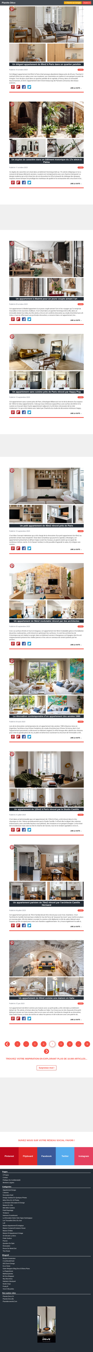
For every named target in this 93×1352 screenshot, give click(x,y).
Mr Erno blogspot (8, 1276)
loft (4, 1223)
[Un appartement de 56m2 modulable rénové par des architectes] (46, 599)
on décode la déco (9, 1236)
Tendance (6, 1213)
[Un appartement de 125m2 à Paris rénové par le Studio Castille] (46, 787)
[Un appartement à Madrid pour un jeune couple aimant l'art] (46, 276)
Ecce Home (6, 1266)
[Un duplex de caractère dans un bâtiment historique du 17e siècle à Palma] (46, 137)
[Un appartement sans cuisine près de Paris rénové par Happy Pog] (46, 370)
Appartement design (9, 1190)
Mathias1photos (8, 1273)
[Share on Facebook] (24, 88)
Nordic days (7, 1284)
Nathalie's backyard (9, 1281)
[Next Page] (46, 1051)
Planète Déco (8, 2)
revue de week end (9, 1248)
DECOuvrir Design (9, 1263)
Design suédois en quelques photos (15, 1197)
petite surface (7, 1238)
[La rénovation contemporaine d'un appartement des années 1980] (46, 694)
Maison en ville (8, 1205)
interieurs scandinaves (10, 1215)
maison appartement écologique (13, 1225)
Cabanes (6, 1192)
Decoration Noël (8, 1195)
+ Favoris (72, 3)
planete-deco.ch (8, 1296)
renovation (6, 1246)
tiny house (6, 1251)
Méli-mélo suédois (9, 1208)
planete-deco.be (8, 1299)
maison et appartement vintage (13, 1233)
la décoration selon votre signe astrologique (17, 1218)
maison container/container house (14, 1228)
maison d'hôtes (8, 1230)
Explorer (87, 3)
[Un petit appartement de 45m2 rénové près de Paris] (46, 503)
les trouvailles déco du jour (12, 1220)
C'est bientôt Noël (8, 1261)
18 (87, 1044)
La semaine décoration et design (14, 1203)
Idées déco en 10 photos (11, 1200)
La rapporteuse (8, 1271)
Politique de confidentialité (11, 1180)
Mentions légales (8, 1182)
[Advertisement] (46, 217)
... (26, 1044)
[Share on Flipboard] (19, 88)
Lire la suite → (76, 88)
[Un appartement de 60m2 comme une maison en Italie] (46, 976)
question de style (8, 1243)
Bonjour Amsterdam (9, 1258)
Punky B (5, 1286)
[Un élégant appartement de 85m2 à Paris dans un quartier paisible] (46, 42)
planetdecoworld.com (10, 1301)
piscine (5, 1241)
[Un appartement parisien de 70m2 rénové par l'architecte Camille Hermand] (46, 880)
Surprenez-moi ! (46, 1068)
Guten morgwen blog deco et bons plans (16, 1268)
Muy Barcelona (7, 1279)
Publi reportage (8, 1210)
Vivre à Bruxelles (8, 1289)
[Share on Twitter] (30, 88)
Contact (5, 1177)
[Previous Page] (7, 1044)
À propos (6, 1175)
